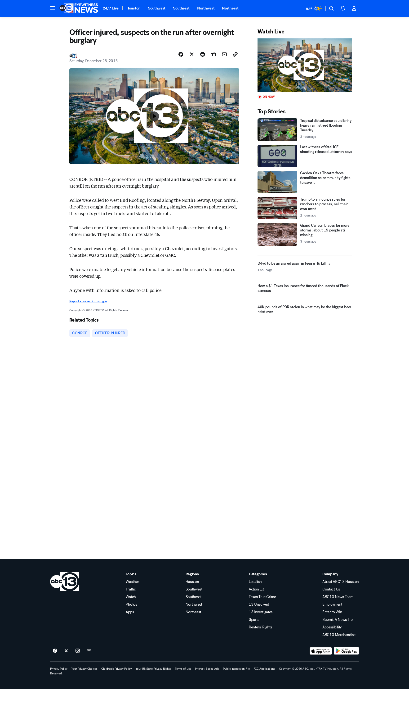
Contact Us (331, 589)
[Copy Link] (235, 54)
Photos (131, 604)
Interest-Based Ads (207, 668)
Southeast (181, 8)
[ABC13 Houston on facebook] (55, 651)
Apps (130, 612)
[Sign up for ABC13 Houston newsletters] (89, 651)
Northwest (205, 8)
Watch (131, 597)
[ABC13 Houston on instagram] (77, 651)
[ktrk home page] (64, 581)
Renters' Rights (260, 627)
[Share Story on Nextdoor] (213, 54)
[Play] (305, 65)
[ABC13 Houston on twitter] (66, 651)
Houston (133, 8)
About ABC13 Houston (340, 582)
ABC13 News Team (337, 597)
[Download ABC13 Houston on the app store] (321, 651)
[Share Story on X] (192, 54)
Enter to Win (332, 612)
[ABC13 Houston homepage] (78, 8)
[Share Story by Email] (224, 54)
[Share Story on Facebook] (181, 54)
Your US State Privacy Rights (153, 668)
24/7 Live (111, 8)
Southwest (156, 8)
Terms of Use (183, 668)
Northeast (230, 8)
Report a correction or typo (88, 301)
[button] (53, 8)
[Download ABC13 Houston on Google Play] (346, 651)
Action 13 (256, 589)
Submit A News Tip (337, 620)
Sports (254, 620)
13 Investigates (260, 612)
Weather (132, 582)
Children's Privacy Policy (116, 668)
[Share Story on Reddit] (203, 54)
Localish (255, 582)
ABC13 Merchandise (339, 635)
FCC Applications (264, 668)
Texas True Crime (262, 597)
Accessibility (332, 627)
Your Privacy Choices (84, 668)
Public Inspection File (236, 668)
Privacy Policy (58, 668)
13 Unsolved (259, 604)
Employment (332, 604)
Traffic (131, 589)
